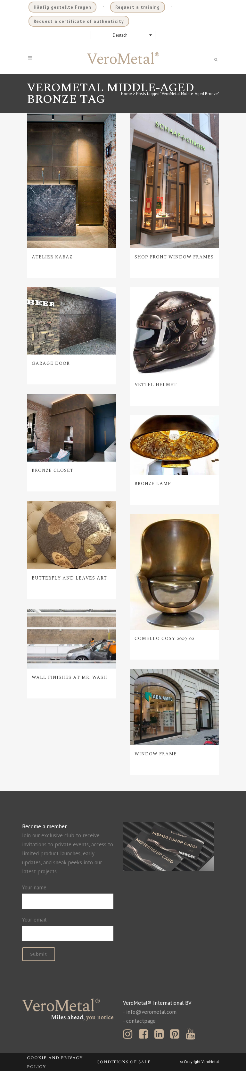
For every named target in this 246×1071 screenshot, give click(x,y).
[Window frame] (174, 707)
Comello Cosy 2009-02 (164, 638)
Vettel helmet (156, 384)
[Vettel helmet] (174, 331)
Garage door (51, 363)
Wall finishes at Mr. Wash (69, 677)
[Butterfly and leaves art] (71, 535)
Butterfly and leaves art (69, 578)
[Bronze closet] (71, 427)
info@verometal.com (151, 1011)
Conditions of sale (123, 1062)
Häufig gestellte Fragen (62, 7)
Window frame (156, 754)
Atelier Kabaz (52, 257)
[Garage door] (71, 321)
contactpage (141, 1020)
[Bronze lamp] (174, 445)
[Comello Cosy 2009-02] (174, 571)
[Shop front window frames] (174, 180)
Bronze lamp (153, 483)
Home (126, 93)
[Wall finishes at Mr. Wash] (71, 639)
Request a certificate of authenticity (79, 21)
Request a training (137, 7)
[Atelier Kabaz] (71, 180)
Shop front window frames (174, 257)
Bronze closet (52, 470)
